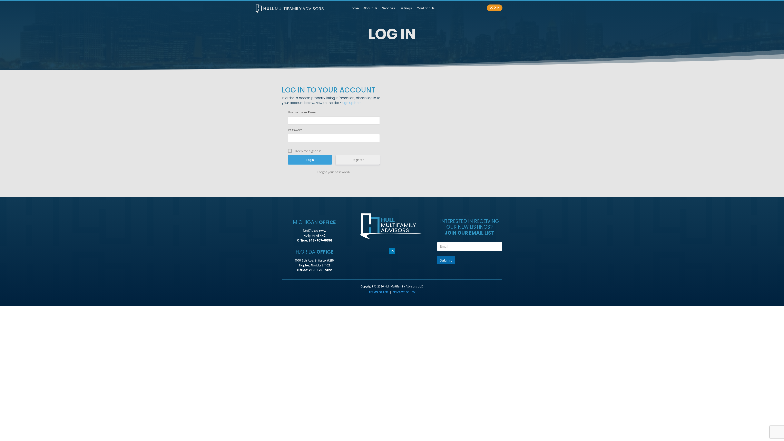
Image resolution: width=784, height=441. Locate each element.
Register (358, 160)
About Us (370, 8)
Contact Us (425, 8)
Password (295, 130)
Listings (406, 8)
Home (354, 8)
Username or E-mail (302, 112)
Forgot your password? (333, 172)
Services (388, 8)
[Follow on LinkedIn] (392, 251)
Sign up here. (352, 102)
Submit (446, 260)
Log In (495, 8)
